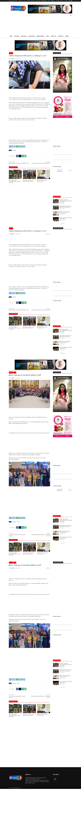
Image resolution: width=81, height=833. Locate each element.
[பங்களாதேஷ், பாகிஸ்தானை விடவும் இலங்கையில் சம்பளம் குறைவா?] (29, 174)
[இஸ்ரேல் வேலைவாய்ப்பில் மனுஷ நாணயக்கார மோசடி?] (43, 174)
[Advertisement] (39, 25)
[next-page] (11, 185)
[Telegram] (22, 156)
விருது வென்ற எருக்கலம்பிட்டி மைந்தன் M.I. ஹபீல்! (41, 163)
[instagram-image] (57, 178)
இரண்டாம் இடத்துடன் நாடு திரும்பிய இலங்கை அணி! (19, 163)
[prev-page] (9, 185)
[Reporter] (9, 58)
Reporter (12, 58)
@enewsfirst (60, 169)
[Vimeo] (70, 1)
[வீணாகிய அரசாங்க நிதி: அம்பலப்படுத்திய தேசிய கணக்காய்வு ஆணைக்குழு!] (15, 174)
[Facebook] (65, 1)
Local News (13, 50)
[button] (70, 15)
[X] (68, 1)
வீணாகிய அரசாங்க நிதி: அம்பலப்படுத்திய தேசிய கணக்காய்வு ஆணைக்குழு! (15, 181)
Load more (62, 223)
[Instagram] (66, 1)
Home (10, 50)
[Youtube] (71, 1)
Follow (70, 170)
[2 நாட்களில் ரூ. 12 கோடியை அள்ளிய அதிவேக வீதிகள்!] (56, 219)
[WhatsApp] (25, 156)
